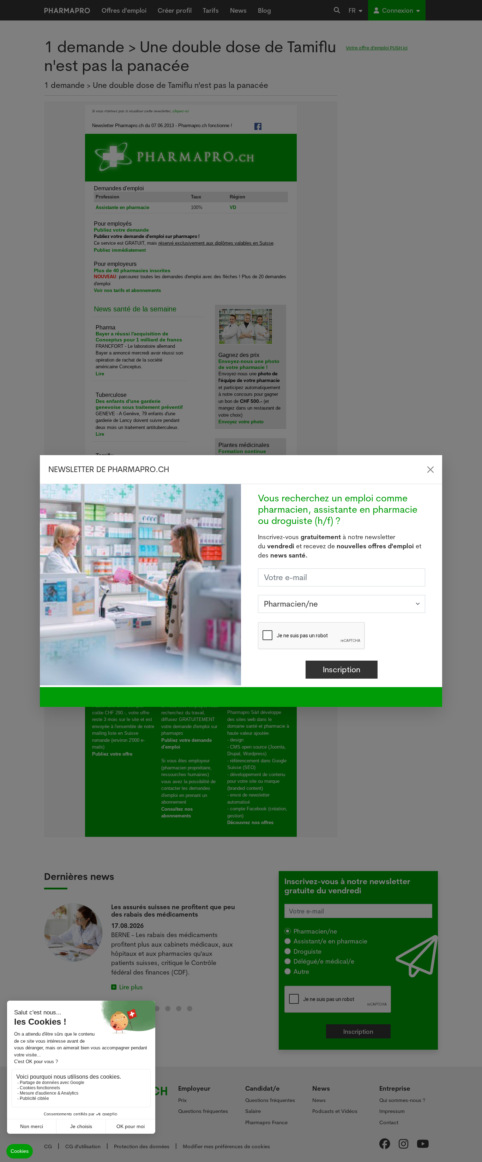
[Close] (430, 470)
